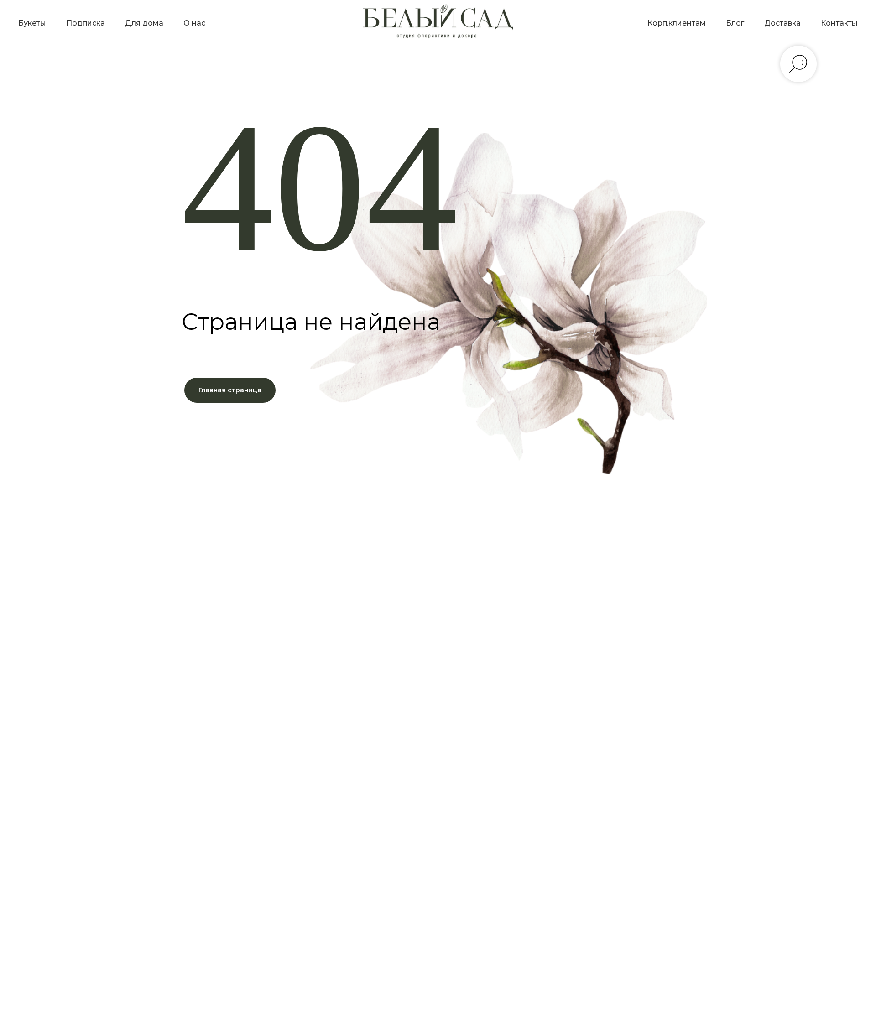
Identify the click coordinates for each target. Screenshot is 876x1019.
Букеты (32, 23)
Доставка (782, 23)
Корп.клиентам (676, 23)
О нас (194, 23)
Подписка (85, 23)
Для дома (144, 23)
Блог (735, 23)
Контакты (839, 23)
